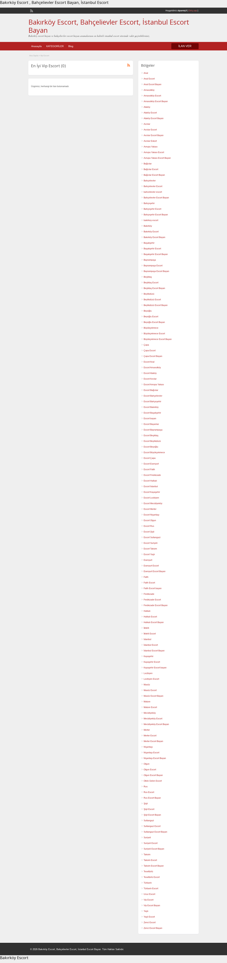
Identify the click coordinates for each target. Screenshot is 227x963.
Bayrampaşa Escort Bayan (156, 271)
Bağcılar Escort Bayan (154, 175)
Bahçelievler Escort (153, 186)
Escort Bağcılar (151, 390)
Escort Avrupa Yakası (154, 384)
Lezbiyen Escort (151, 679)
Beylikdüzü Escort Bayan (156, 305)
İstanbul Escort (151, 645)
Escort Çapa (150, 458)
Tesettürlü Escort (152, 877)
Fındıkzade (149, 594)
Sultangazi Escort (152, 826)
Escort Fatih (149, 469)
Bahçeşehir (149, 203)
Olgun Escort (150, 769)
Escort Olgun (150, 520)
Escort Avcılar (150, 379)
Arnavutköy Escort (152, 95)
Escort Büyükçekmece (154, 452)
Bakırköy (148, 226)
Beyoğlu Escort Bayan (154, 322)
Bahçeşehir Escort (152, 209)
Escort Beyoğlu (151, 447)
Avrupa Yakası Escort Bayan (157, 158)
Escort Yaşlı (149, 554)
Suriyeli (147, 837)
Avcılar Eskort (150, 141)
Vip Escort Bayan (152, 905)
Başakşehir (149, 243)
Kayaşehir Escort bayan (155, 667)
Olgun (147, 764)
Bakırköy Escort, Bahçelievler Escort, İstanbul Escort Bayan (108, 26)
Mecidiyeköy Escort (153, 718)
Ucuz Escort (149, 894)
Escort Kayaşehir (152, 492)
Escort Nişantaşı (151, 515)
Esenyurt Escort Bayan (154, 571)
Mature (147, 701)
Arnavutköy (149, 90)
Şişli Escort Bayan (152, 815)
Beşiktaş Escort (151, 282)
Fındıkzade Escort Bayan (156, 605)
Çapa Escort (150, 350)
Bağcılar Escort (151, 169)
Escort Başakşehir (152, 413)
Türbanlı (148, 883)
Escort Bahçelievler (153, 396)
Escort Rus (149, 526)
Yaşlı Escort (149, 917)
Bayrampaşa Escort (153, 265)
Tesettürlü (148, 871)
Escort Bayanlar (151, 424)
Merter (147, 730)
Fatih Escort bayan (153, 588)
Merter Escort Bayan (153, 741)
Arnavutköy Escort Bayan (156, 101)
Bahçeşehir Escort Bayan (156, 214)
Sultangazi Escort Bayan (155, 832)
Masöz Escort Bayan (153, 696)
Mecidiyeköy (150, 713)
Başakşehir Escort (152, 248)
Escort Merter (150, 509)
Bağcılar (148, 163)
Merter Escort (150, 735)
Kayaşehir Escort (152, 662)
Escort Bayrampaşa (153, 430)
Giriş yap (193, 10)
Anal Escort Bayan (152, 84)
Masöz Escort (150, 690)
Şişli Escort (149, 809)
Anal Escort (149, 79)
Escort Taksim (150, 549)
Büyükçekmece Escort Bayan (158, 339)
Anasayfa (36, 46)
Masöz (147, 684)
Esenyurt (148, 560)
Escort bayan (150, 418)
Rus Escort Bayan (152, 798)
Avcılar (147, 124)
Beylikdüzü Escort (152, 299)
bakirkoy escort (151, 220)
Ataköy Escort (150, 112)
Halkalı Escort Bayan (154, 622)
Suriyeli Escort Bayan (154, 849)
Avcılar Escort (150, 129)
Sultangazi (149, 820)
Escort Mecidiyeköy (153, 503)
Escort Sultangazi (152, 537)
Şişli (146, 803)
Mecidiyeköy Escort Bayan (156, 724)
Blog (70, 46)
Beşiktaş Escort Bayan (154, 288)
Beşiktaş (148, 277)
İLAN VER (185, 46)
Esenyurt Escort (151, 565)
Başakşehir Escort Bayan (156, 254)
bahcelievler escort (153, 192)
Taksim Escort (150, 860)
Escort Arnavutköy (152, 367)
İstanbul (147, 639)
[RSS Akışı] (31, 10)
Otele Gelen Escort (153, 781)
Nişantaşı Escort (151, 752)
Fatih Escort (149, 582)
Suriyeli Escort (150, 843)
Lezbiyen (148, 673)
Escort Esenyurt (151, 464)
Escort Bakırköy (151, 407)
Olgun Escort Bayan (153, 775)
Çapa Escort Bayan (153, 356)
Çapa (146, 345)
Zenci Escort (150, 922)
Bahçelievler (150, 180)
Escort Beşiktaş (151, 435)
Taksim (147, 854)
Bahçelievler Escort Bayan (156, 197)
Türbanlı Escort (151, 888)
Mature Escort (150, 707)
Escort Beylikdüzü (152, 441)
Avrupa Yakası (150, 146)
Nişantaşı (148, 747)
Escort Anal (149, 362)
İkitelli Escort (150, 633)
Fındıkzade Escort (152, 599)
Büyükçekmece (151, 328)
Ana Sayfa (33, 56)
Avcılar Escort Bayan (154, 135)
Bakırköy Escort (151, 231)
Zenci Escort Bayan (153, 928)
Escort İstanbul (151, 486)
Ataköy (147, 107)
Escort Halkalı (150, 481)
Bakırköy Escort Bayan (154, 237)
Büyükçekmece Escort (154, 333)
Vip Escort (148, 900)
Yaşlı (146, 911)
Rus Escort (149, 792)
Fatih (146, 577)
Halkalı (147, 611)
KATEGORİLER (55, 46)
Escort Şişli (149, 532)
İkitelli (146, 628)
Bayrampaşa (150, 260)
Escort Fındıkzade (152, 475)
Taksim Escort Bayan (154, 866)
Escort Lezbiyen (151, 498)
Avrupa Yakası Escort (154, 152)
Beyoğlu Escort (151, 316)
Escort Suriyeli (150, 543)
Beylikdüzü (149, 294)
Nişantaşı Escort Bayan (155, 758)
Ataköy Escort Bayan (154, 118)
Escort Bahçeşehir (152, 401)
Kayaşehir (148, 656)
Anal (146, 73)
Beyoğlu (148, 311)
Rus (146, 786)
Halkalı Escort (150, 616)
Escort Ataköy (150, 373)
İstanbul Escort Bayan (154, 650)
